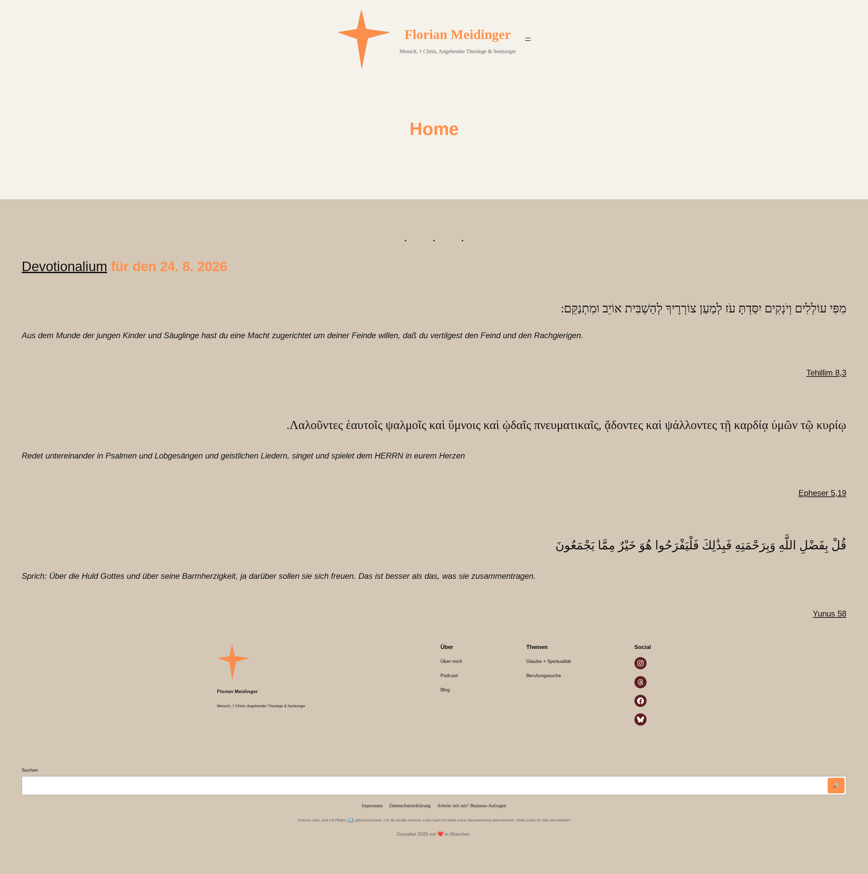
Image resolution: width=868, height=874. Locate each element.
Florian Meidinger (458, 34)
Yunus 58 (829, 613)
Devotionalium (64, 266)
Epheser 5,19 (822, 492)
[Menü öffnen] (528, 39)
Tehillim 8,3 (826, 372)
